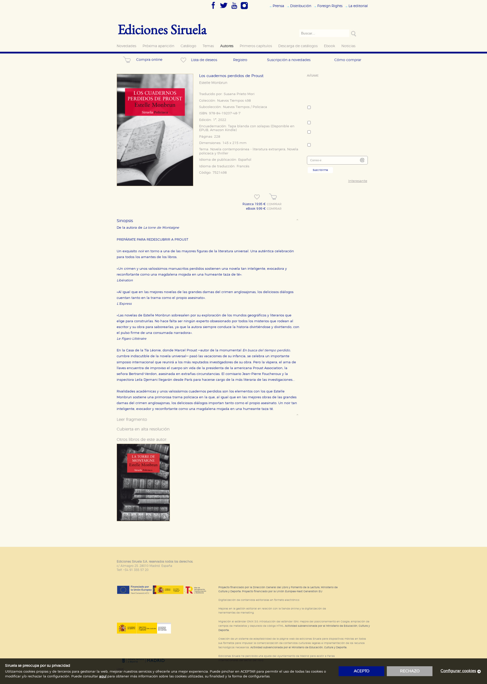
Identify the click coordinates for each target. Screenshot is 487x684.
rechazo (410, 671)
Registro (240, 60)
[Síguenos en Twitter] (223, 9)
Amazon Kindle (223, 130)
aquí (102, 676)
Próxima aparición (158, 46)
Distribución (300, 6)
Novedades (126, 46)
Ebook (329, 46)
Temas (208, 46)
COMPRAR (274, 204)
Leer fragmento (132, 420)
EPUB (203, 130)
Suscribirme (320, 170)
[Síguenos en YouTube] (234, 9)
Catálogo (188, 46)
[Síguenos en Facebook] (213, 9)
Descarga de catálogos (298, 46)
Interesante (357, 181)
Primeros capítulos (256, 46)
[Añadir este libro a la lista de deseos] (257, 197)
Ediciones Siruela (162, 29)
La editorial (358, 6)
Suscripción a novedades (288, 60)
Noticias (348, 46)
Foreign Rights (329, 6)
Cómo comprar (347, 60)
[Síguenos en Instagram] (244, 9)
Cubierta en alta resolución (143, 429)
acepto (361, 671)
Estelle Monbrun (213, 83)
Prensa (278, 6)
